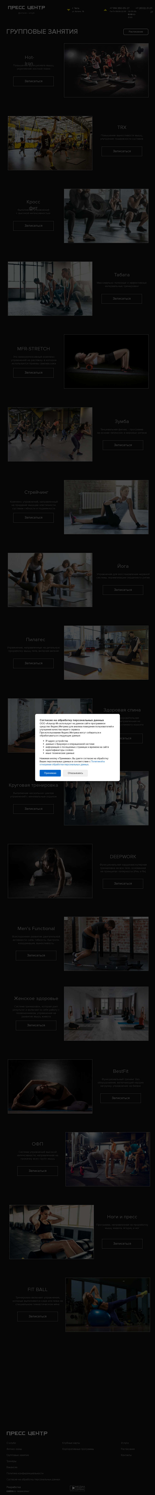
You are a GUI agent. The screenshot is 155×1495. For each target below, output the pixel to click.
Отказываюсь (75, 773)
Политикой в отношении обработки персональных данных (72, 763)
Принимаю (50, 773)
